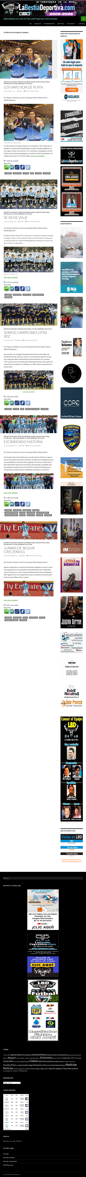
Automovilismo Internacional (57, 1055)
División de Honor (11, 512)
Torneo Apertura (7, 1071)
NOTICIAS (28, 83)
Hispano (61, 1061)
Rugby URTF (44, 1068)
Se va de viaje (15, 217)
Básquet (12, 1057)
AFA (9, 1055)
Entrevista (8, 83)
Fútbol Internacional (45, 1061)
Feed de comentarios (10, 1161)
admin (20, 91)
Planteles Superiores (19, 1068)
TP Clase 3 (22, 1071)
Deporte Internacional (26, 82)
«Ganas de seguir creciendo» (19, 550)
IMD (17, 1065)
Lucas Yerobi (50, 1065)
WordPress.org (8, 1165)
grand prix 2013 (38, 294)
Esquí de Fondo (56, 1058)
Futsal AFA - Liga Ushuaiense (14, 438)
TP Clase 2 (15, 1071)
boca (25, 617)
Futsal (26, 173)
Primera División (30, 1068)
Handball (56, 1061)
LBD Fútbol (60, 23)
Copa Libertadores (34, 1058)
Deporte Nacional (43, 82)
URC (26, 1071)
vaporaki (47, 173)
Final (75, 1058)
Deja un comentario (32, 91)
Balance (5, 1058)
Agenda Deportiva (17, 1055)
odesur (38, 173)
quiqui (22, 515)
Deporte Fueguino (10, 82)
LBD (30, 23)
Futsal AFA (27, 294)
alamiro (8, 173)
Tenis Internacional (70, 1068)
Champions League (24, 1058)
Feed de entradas (9, 1157)
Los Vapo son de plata (23, 87)
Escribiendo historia (23, 442)
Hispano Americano (69, 1061)
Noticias (71, 1064)
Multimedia (70, 23)
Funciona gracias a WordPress (11, 1174)
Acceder (6, 1154)
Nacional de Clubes (32, 409)
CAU (17, 1058)
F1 (61, 1058)
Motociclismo (60, 1065)
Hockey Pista (9, 1065)
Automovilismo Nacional (74, 1055)
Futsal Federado (18, 83)
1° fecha (5, 1055)
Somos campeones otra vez (25, 334)
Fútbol (33, 1061)
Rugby (38, 1068)
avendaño (27, 510)
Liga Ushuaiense (35, 1065)
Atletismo (28, 1055)
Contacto (81, 23)
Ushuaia (39, 515)
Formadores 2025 (49, 23)
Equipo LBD (37, 23)
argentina (17, 173)
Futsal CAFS (16, 1061)
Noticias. (8, 1068)
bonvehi (36, 510)
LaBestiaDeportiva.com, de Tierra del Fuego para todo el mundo (30, 19)
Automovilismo (39, 1054)
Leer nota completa (37, 156)
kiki (32, 173)
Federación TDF (68, 1058)
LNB (44, 1065)
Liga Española (23, 1065)
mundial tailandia (12, 515)
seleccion (31, 515)
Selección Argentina (56, 1068)
